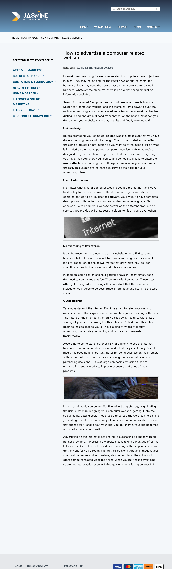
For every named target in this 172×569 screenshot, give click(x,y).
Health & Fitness (25, 87)
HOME (18, 566)
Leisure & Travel (25, 110)
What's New (103, 27)
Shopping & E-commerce (31, 116)
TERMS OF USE (73, 566)
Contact (153, 27)
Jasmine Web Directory (30, 16)
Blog (137, 27)
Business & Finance (27, 76)
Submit (123, 27)
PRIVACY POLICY (37, 566)
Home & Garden (24, 93)
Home (84, 27)
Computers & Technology (33, 81)
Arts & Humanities (27, 70)
